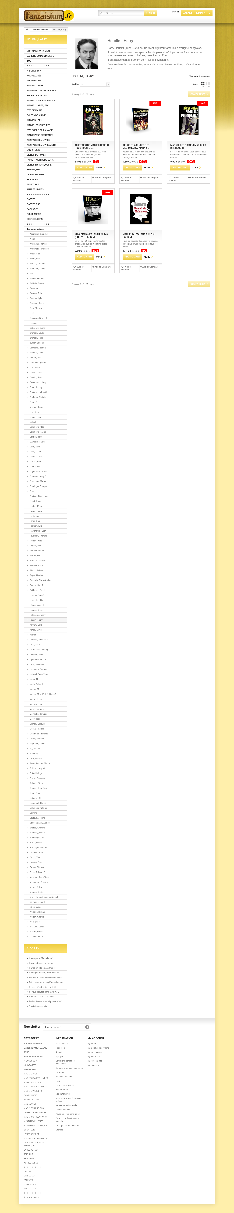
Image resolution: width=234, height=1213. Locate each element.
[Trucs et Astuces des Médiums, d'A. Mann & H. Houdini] (141, 120)
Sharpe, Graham (37, 828)
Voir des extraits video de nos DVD (45, 977)
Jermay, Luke (35, 625)
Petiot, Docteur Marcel (39, 763)
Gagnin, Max (35, 545)
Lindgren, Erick (36, 654)
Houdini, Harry (36, 620)
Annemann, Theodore (39, 249)
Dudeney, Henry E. (38, 476)
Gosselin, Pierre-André (39, 580)
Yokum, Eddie (36, 931)
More (109, 69)
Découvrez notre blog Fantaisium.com (46, 982)
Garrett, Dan (35, 555)
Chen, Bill (34, 402)
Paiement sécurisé (64, 1077)
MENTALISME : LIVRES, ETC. (41, 145)
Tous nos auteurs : (36, 229)
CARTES (31, 199)
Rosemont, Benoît (37, 803)
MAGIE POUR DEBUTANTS (40, 135)
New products (62, 1044)
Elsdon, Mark (35, 506)
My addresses (94, 1056)
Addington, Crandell (38, 234)
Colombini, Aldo (36, 427)
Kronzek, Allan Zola (38, 640)
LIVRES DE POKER (36, 155)
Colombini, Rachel (37, 432)
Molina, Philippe (36, 729)
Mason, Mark (35, 689)
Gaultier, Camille (37, 560)
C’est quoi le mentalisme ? (67, 1125)
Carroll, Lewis (35, 372)
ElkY (31, 313)
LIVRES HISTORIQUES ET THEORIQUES (40, 167)
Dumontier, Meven (37, 481)
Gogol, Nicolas (36, 575)
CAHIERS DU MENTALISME (40, 56)
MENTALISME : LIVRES (38, 140)
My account (96, 1038)
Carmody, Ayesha (37, 362)
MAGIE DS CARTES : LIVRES (41, 90)
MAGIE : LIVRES (35, 85)
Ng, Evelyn (34, 748)
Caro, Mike (34, 367)
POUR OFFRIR (34, 214)
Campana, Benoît (37, 348)
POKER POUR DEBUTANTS (40, 160)
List (208, 86)
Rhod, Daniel (35, 793)
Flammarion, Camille (39, 531)
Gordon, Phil (35, 357)
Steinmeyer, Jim (37, 837)
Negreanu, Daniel (37, 743)
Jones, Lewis (35, 630)
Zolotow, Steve (36, 936)
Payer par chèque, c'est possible (44, 972)
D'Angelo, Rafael (37, 442)
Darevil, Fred (35, 461)
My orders (92, 1044)
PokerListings (35, 773)
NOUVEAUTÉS (34, 76)
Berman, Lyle (35, 298)
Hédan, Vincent (36, 605)
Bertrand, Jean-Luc (38, 303)
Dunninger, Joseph (38, 486)
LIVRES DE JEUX (35, 174)
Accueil (59, 1052)
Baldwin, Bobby (36, 283)
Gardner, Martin (36, 550)
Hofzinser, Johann (37, 615)
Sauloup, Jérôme (37, 818)
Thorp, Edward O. (37, 872)
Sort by (75, 84)
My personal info (95, 1061)
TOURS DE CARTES (37, 95)
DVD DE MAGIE (34, 110)
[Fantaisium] (53, 15)
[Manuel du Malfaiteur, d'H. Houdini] (141, 209)
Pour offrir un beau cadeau (41, 996)
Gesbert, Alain (36, 565)
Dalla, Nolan (35, 451)
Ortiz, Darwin (35, 758)
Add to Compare (103, 177)
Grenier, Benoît (36, 585)
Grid (202, 86)
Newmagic (34, 753)
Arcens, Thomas (37, 263)
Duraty (32, 491)
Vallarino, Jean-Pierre (39, 877)
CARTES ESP (33, 204)
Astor (32, 273)
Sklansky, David (37, 832)
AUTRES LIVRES (35, 189)
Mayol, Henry (35, 699)
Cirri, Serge (34, 412)
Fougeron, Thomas (38, 536)
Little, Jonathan (36, 664)
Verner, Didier (35, 887)
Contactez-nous (63, 1110)
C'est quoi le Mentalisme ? (41, 958)
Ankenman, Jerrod (37, 244)
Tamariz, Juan (36, 852)
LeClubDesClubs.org (38, 649)
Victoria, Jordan (36, 892)
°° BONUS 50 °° (34, 71)
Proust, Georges (37, 778)
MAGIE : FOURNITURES (38, 125)
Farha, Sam (34, 521)
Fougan (32, 323)
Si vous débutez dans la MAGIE (44, 992)
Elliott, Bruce (35, 501)
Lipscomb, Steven (37, 659)
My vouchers (93, 1065)
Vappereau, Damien (38, 882)
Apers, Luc (34, 258)
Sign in (175, 12)
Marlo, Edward (36, 684)
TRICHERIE (32, 179)
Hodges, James (36, 610)
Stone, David (35, 842)
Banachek (34, 288)
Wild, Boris (34, 922)
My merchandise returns (98, 1048)
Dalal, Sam (34, 447)
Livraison (60, 1072)
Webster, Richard (37, 912)
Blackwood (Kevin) (38, 318)
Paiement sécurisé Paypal (41, 963)
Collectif (33, 422)
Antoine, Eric (35, 254)
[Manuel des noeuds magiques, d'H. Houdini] (188, 120)
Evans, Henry (35, 511)
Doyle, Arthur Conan (38, 471)
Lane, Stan (34, 644)
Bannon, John (35, 293)
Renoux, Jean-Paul (38, 788)
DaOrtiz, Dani (35, 456)
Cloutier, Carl (35, 417)
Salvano (33, 813)
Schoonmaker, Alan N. (39, 823)
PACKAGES (32, 209)
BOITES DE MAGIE (36, 115)
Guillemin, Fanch (37, 590)
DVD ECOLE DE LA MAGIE (40, 130)
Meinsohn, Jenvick (38, 714)
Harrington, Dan (36, 600)
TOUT (29, 61)
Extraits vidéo (62, 1089)
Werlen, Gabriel (36, 917)
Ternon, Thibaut (36, 867)
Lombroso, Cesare (37, 669)
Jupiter (32, 635)
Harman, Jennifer (37, 595)
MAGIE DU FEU (34, 120)
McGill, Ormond (36, 709)
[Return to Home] (27, 30)
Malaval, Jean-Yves (38, 674)
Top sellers (60, 1048)
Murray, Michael (36, 738)
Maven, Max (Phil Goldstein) (42, 694)
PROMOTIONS (34, 80)
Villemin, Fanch (36, 407)
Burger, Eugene (36, 343)
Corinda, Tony (35, 437)
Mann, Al (33, 679)
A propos (59, 1056)
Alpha (32, 239)
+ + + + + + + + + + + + (38, 66)
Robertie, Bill (35, 798)
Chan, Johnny (35, 387)
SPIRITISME (33, 184)
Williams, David (36, 927)
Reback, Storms (37, 783)
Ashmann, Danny (37, 268)
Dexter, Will (34, 466)
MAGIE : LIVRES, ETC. (38, 105)
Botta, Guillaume (37, 328)
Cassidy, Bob (35, 377)
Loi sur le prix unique (65, 1085)
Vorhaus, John (36, 352)
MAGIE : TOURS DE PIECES (41, 100)
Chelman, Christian (38, 397)
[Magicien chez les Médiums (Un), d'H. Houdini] (93, 209)
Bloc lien (33, 948)
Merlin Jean (34, 719)
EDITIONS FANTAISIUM (38, 51)
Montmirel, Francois (38, 734)
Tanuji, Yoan (35, 857)
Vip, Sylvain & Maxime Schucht (44, 897)
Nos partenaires (63, 1094)
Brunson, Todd (36, 338)
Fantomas (34, 516)
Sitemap (59, 1130)
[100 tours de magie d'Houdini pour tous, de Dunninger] (93, 120)
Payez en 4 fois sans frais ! (42, 968)
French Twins (35, 541)
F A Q (58, 1081)
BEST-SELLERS (35, 219)
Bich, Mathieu (35, 308)
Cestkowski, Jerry (37, 382)
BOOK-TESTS (33, 150)
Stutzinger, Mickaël (38, 847)
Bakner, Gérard (36, 278)
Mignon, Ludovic (37, 724)
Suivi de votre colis (38, 1006)
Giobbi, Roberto (36, 570)
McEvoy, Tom (35, 704)
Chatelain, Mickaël (38, 392)
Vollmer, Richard (37, 902)
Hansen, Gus (35, 862)
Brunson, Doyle (36, 333)
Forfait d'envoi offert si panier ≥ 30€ (45, 1001)
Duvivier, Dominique (38, 496)
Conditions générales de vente (69, 1068)
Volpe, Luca (34, 907)
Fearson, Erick (36, 526)
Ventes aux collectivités (66, 1105)
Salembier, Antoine (38, 808)
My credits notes (95, 1052)
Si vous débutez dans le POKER (44, 987)
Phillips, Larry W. (37, 768)
